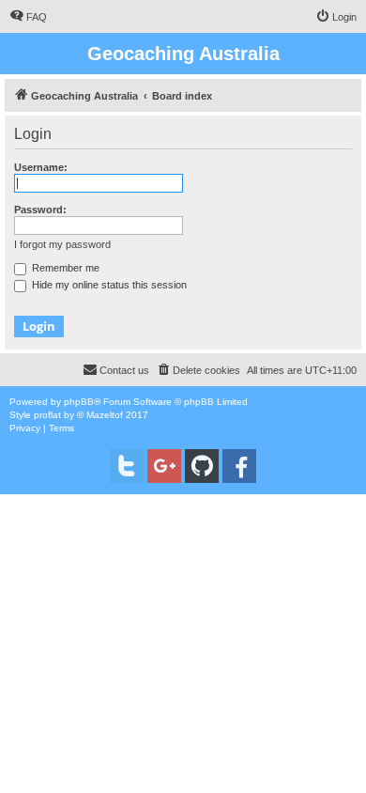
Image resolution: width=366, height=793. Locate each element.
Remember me (64, 267)
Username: (41, 167)
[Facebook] (239, 466)
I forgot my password (62, 244)
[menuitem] (28, 17)
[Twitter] (127, 466)
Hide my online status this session (108, 284)
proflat (47, 415)
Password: (40, 209)
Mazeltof (104, 415)
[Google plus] (164, 466)
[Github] (202, 466)
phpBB (79, 401)
